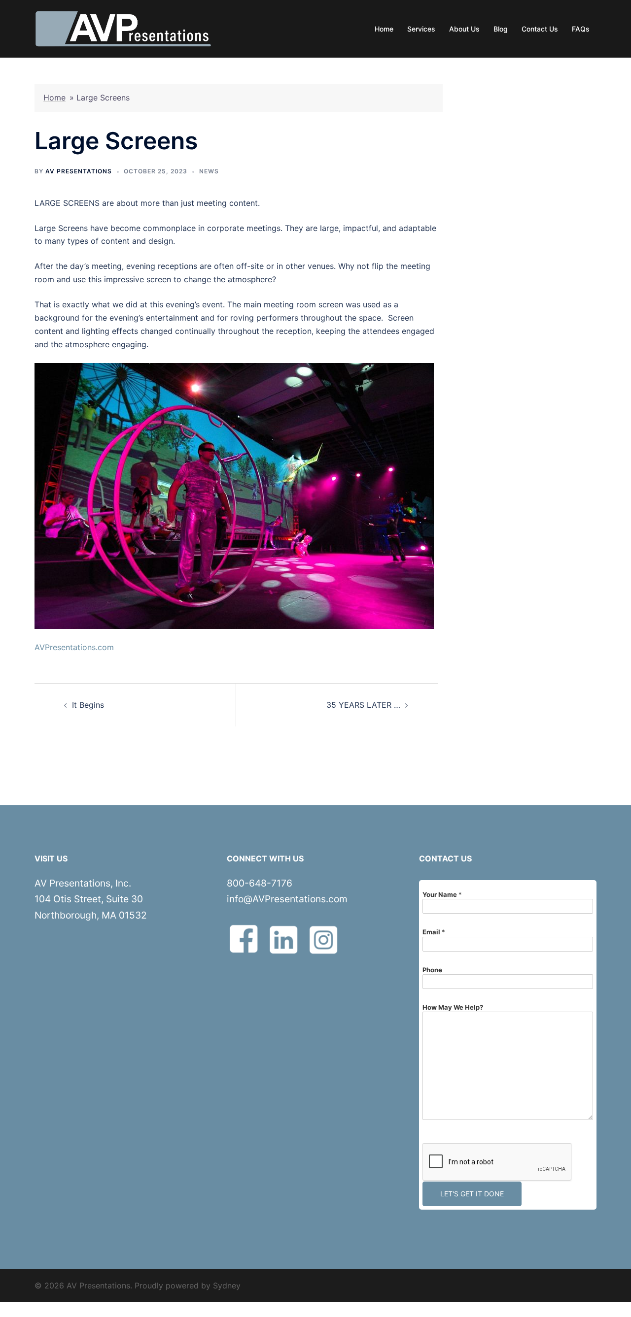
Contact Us (540, 29)
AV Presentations (78, 171)
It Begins (88, 705)
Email (433, 931)
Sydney (227, 1285)
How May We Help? (452, 1007)
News (209, 171)
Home (384, 29)
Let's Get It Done (472, 1193)
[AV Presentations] (123, 28)
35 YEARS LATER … (363, 705)
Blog (500, 29)
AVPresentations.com (74, 647)
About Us (464, 29)
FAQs (581, 29)
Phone (432, 969)
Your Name (442, 894)
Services (421, 29)
